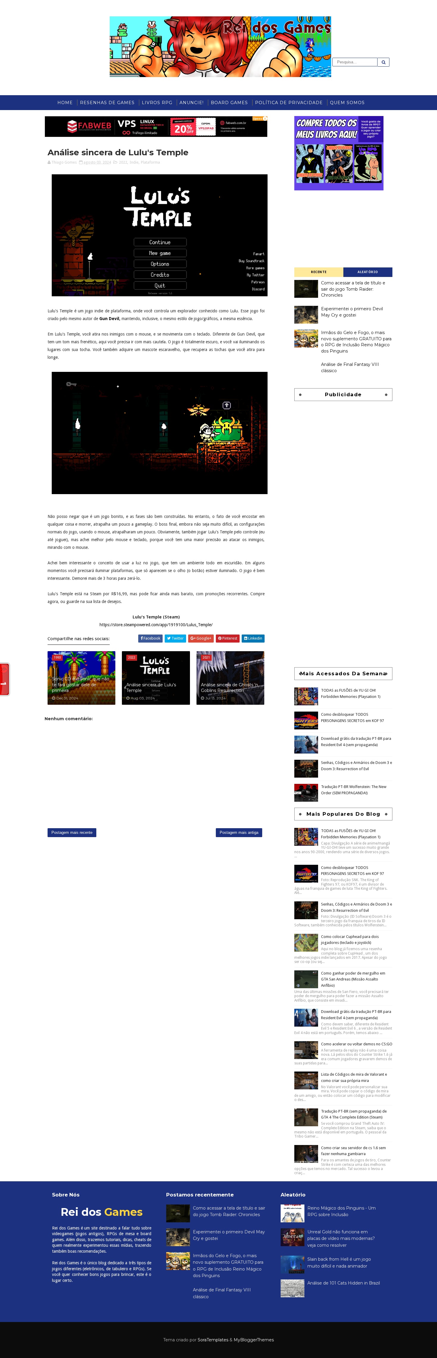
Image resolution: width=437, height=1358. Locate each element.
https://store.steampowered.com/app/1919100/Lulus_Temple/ (156, 624)
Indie (134, 162)
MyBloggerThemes (254, 1340)
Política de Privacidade (289, 102)
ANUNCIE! (192, 102)
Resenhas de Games (107, 102)
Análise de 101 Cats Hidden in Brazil (343, 1283)
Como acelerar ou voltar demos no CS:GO (356, 1044)
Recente (319, 272)
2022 (123, 162)
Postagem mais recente (71, 832)
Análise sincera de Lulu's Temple (151, 687)
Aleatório (368, 272)
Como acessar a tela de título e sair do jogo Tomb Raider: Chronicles (353, 289)
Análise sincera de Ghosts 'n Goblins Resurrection (229, 687)
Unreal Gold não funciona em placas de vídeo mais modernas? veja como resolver (341, 1238)
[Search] (383, 62)
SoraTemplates (213, 1340)
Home (65, 102)
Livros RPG (157, 102)
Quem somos (347, 102)
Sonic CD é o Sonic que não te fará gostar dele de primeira (80, 684)
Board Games (229, 102)
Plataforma (150, 162)
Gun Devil (109, 318)
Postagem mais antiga (239, 832)
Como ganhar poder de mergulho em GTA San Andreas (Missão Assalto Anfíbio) (353, 979)
